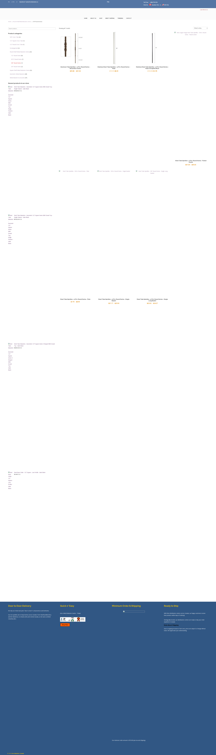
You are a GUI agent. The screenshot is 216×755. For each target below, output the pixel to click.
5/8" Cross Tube (15, 37)
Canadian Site (155, 5)
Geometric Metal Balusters (18, 74)
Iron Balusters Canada (16, 13)
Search (54, 28)
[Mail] (18, 2)
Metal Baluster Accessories (18, 78)
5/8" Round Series (17, 63)
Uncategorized (15, 48)
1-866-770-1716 (153, 2)
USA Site (166, 5)
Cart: (204, 9)
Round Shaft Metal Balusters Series (22, 21)
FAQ (108, 2)
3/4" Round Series (17, 66)
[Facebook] (15, 2)
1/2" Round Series (17, 55)
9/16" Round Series (17, 59)
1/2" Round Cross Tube (17, 44)
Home (9, 21)
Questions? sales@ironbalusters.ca (28, 2)
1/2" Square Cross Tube (17, 41)
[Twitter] (10, 2)
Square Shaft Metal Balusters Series (21, 70)
